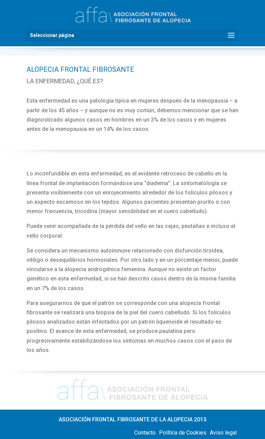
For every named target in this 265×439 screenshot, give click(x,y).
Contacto (145, 432)
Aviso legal (223, 432)
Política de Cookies (182, 432)
